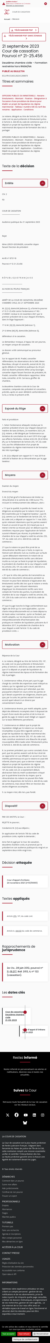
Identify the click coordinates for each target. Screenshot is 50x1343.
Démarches (8, 1176)
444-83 (18, 931)
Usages (6, 1258)
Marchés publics (9, 1217)
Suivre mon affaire (9, 1184)
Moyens (10, 475)
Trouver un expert (9, 1196)
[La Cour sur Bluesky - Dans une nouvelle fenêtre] (25, 1123)
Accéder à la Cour (12, 1247)
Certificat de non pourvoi (12, 1192)
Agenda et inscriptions (11, 1234)
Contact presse (11, 1253)
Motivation (12, 644)
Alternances (7, 1209)
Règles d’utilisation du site (13, 1263)
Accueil (7, 19)
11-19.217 (12, 971)
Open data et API (9, 1274)
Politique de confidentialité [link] (25, 1339)
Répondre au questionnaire (15, 6)
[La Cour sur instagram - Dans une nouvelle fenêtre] (42, 1115)
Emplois (5, 1205)
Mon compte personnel (12, 1238)
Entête (9, 183)
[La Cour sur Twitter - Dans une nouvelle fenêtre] (7, 1115)
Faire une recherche (10, 1230)
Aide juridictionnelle (10, 1188)
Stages (5, 1213)
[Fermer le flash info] (45, 3)
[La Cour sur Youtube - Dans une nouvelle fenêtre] (26, 1115)
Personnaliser (42, 1334)
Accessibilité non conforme (13, 1270)
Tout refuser (24, 1334)
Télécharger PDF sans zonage (25, 35)
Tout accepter (8, 1334)
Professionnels (11, 1201)
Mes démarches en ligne (12, 1241)
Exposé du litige (15, 408)
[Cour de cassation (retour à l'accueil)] (25, 12)
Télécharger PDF (23, 30)
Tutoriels (7, 1222)
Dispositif (11, 806)
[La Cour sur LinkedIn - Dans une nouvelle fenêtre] (34, 1115)
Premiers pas (7, 1226)
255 (14, 916)
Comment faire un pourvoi (13, 1180)
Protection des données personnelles (18, 1266)
